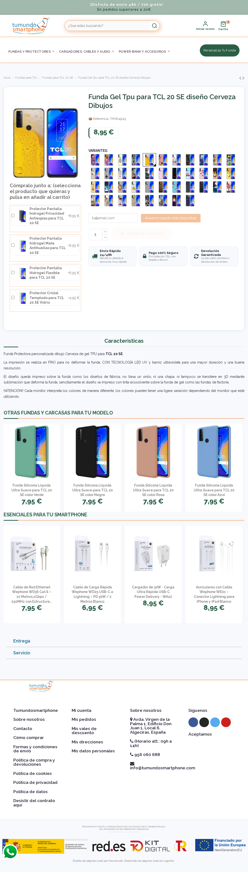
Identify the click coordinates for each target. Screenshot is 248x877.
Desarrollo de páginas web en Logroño (149, 860)
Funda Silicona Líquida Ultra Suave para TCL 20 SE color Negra (92, 490)
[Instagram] (204, 722)
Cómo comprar (28, 737)
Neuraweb (116, 860)
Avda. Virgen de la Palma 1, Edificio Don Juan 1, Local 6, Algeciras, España (150, 726)
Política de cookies (32, 773)
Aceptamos (200, 734)
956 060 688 (146, 754)
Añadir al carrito (145, 233)
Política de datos (30, 791)
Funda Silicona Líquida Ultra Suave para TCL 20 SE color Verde (31, 490)
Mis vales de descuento (84, 730)
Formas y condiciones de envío (35, 749)
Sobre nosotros (29, 719)
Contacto (22, 728)
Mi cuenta (81, 710)
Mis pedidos (84, 719)
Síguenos (197, 710)
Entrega (21, 640)
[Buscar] (154, 26)
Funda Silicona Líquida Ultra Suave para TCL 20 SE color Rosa (153, 490)
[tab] (124, 641)
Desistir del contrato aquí (34, 802)
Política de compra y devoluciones (34, 762)
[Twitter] (215, 722)
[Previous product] (240, 78)
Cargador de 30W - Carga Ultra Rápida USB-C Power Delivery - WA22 (153, 592)
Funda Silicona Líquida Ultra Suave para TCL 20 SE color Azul (214, 490)
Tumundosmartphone (35, 710)
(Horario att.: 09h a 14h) (151, 743)
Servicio (21, 652)
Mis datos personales (93, 750)
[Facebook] (193, 722)
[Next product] (243, 78)
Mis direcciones (87, 741)
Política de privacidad (35, 782)
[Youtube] (226, 722)
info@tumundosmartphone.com (162, 767)
